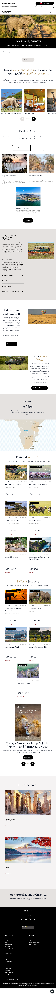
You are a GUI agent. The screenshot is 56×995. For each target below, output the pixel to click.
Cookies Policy (8, 977)
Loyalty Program (8, 961)
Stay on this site (45, 6)
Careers (6, 966)
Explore (7, 826)
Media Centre (8, 968)
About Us (7, 959)
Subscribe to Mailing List (34, 942)
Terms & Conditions (9, 972)
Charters (7, 963)
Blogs (30, 940)
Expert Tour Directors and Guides (10, 291)
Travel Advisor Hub (9, 948)
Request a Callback (33, 944)
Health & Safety (8, 944)
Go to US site (46, 3)
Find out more (10, 344)
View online (19, 754)
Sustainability (8, 970)
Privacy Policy (8, 974)
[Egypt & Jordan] (28, 802)
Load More (27, 220)
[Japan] (28, 850)
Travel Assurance (8, 951)
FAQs (6, 942)
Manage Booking (8, 940)
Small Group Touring (7, 259)
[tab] (21, 148)
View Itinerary (7, 497)
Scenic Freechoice (7, 286)
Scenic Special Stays (7, 275)
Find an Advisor (8, 953)
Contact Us (7, 937)
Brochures (31, 937)
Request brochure (32, 754)
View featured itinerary (38, 388)
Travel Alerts (7, 946)
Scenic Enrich (5, 281)
